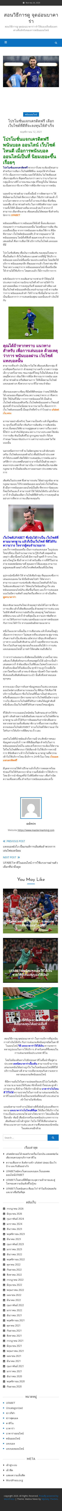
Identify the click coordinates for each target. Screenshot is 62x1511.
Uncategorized (14, 1408)
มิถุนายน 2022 (14, 1284)
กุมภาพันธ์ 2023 (15, 1244)
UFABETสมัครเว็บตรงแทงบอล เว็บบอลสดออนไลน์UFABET (28, 1173)
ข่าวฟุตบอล (12, 1418)
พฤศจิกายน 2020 (16, 1381)
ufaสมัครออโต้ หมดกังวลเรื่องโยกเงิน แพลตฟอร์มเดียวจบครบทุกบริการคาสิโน (32, 1155)
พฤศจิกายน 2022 (16, 1259)
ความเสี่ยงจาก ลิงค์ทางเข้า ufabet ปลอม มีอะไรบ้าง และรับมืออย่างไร (31, 1164)
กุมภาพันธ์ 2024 (15, 1218)
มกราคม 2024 (14, 1224)
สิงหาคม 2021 (14, 1335)
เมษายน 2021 (14, 1356)
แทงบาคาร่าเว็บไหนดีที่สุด (23, 1110)
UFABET (10, 1403)
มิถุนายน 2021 (14, 1345)
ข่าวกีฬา (10, 1413)
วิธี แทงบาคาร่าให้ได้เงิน (31, 1045)
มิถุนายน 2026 (14, 1213)
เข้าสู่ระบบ (11, 1465)
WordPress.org (14, 1480)
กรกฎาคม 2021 (15, 1340)
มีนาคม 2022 (14, 1300)
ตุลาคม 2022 (13, 1264)
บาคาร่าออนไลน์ (15, 1433)
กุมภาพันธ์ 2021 (15, 1366)
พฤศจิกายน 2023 (16, 1234)
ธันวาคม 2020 (14, 1376)
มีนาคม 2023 (14, 1239)
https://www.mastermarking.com (36, 830)
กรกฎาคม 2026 (15, 1208)
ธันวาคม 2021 (14, 1315)
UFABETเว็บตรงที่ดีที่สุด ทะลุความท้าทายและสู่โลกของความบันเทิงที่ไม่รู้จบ (30, 1181)
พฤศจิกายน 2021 (16, 1320)
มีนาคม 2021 (14, 1361)
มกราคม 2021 (14, 1371)
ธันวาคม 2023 (14, 1229)
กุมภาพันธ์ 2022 (15, 1305)
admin (31, 824)
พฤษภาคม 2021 (15, 1351)
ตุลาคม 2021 (13, 1325)
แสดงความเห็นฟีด (15, 1475)
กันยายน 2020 (14, 1386)
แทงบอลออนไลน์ (15, 1448)
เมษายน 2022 (14, 1295)
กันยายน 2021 (14, 1330)
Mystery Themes (49, 1499)
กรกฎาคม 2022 (15, 1279)
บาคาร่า (10, 1428)
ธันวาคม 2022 (14, 1254)
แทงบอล (10, 1443)
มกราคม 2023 (14, 1249)
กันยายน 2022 (14, 1269)
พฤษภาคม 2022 (15, 1290)
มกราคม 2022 (14, 1310)
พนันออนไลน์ (31, 114)
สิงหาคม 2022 (14, 1274)
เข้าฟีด (9, 1470)
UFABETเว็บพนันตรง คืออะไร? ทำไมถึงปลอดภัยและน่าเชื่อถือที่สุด (31, 1190)
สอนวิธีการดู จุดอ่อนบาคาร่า (31, 18)
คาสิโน (10, 1423)
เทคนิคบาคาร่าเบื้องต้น (25, 1063)
